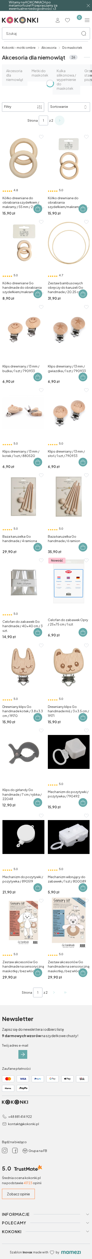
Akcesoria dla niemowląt (14, 75)
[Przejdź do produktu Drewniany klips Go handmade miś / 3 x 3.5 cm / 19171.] (69, 666)
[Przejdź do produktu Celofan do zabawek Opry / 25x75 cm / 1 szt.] (69, 581)
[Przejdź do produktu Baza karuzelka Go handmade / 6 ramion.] (69, 496)
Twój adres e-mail (15, 1045)
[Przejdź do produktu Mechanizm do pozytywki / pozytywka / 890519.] (23, 837)
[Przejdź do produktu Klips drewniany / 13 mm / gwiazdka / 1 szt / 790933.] (69, 328)
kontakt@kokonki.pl (23, 1124)
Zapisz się (22, 1054)
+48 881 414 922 (20, 1117)
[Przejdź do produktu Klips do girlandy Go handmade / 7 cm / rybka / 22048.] (23, 751)
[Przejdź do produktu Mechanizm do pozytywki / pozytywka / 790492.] (69, 751)
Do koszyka (37, 208)
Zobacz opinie (18, 1194)
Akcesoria (48, 48)
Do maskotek (72, 48)
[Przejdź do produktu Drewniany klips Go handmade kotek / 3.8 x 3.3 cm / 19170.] (23, 666)
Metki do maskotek (40, 73)
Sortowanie (59, 107)
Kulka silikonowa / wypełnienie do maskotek (66, 79)
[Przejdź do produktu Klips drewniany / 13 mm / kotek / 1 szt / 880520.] (23, 411)
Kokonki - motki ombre (19, 48)
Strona (32, 120)
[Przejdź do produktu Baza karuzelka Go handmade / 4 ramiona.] (23, 496)
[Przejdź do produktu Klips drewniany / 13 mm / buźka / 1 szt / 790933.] (23, 328)
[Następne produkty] (54, 992)
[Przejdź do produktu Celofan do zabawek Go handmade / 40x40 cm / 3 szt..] (23, 581)
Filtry (7, 107)
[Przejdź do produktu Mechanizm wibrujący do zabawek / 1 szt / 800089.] (69, 837)
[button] (83, 33)
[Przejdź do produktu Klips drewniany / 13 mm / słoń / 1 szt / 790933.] (69, 411)
